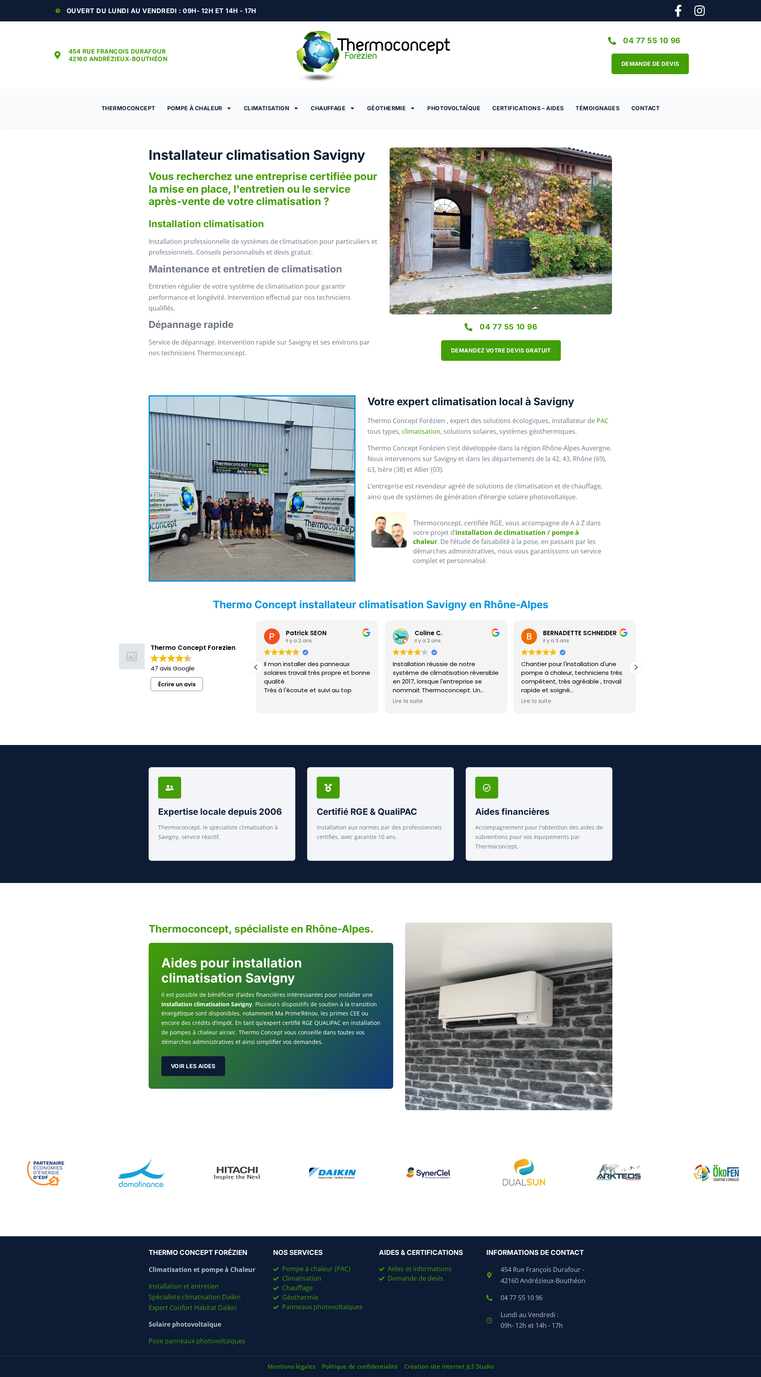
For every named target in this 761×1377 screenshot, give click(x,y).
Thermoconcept (128, 108)
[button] (636, 667)
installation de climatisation (500, 532)
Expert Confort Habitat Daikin (193, 1307)
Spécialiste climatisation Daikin (195, 1297)
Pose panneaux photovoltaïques (197, 1341)
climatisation (421, 431)
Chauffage (328, 108)
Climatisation (266, 108)
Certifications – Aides (528, 108)
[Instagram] (700, 11)
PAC (602, 420)
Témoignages (598, 108)
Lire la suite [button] (408, 701)
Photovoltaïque (453, 108)
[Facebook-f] (678, 11)
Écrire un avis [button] (177, 684)
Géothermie (386, 108)
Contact (645, 108)
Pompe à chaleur (194, 108)
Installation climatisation (206, 224)
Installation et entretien (184, 1286)
